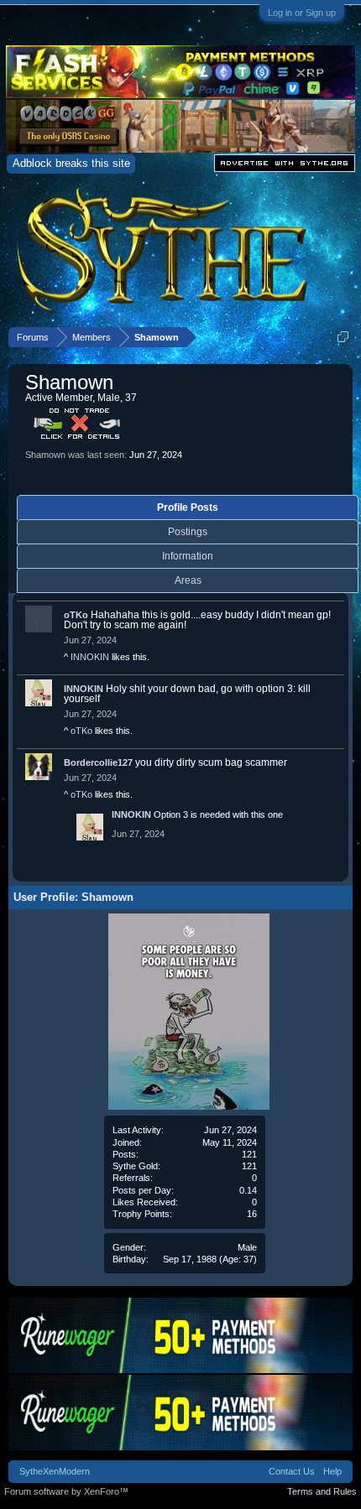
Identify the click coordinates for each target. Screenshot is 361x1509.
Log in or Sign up (302, 13)
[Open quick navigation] (342, 336)
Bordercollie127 (98, 762)
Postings (187, 532)
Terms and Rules (322, 1491)
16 (252, 1214)
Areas (188, 580)
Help (332, 1471)
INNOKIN (90, 657)
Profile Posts (187, 507)
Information (187, 556)
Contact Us (292, 1471)
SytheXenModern (54, 1471)
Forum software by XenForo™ (66, 1491)
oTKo (76, 615)
